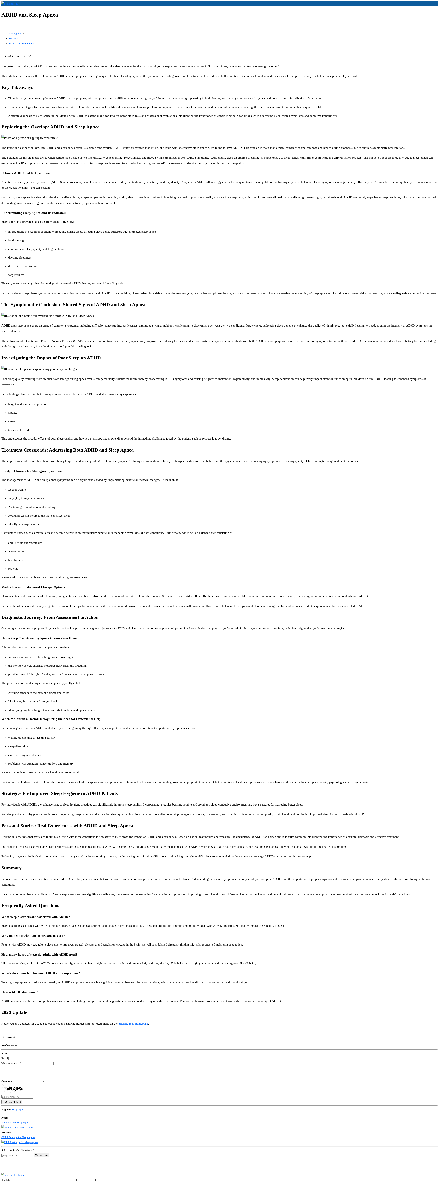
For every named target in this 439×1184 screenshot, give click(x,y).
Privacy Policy (68, 1180)
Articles (432, 9)
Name (4, 1053)
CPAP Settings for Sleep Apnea (18, 1137)
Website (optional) (11, 1063)
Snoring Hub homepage (133, 1023)
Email (4, 1058)
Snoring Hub (408, 9)
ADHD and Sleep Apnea (21, 43)
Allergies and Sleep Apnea (15, 1122)
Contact (90, 1180)
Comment (6, 1081)
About (80, 1180)
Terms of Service (49, 1180)
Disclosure (32, 1180)
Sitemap (100, 1180)
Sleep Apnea (18, 1109)
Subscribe (41, 1155)
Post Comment (12, 1101)
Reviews (422, 9)
